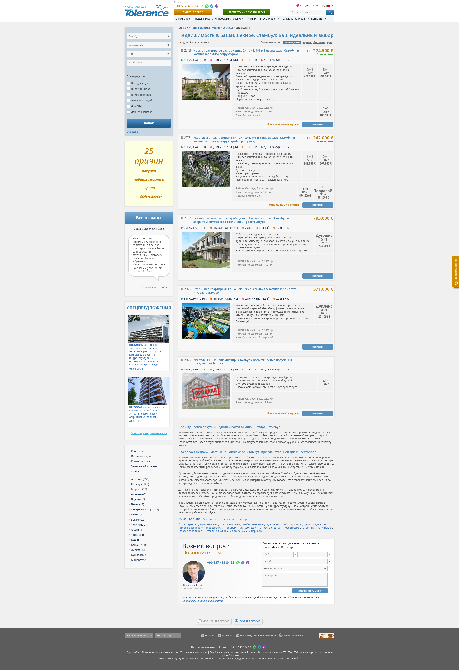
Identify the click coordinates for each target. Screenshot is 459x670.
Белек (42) (137, 504)
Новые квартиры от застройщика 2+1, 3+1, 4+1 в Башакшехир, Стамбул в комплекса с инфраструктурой (246, 52)
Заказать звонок (455, 269)
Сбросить (132, 131)
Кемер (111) (138, 514)
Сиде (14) (137, 529)
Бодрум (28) (138, 499)
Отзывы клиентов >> (154, 287)
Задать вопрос (193, 12)
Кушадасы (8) (139, 555)
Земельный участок (144, 466)
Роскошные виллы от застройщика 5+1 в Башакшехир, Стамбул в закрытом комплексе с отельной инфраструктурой (241, 220)
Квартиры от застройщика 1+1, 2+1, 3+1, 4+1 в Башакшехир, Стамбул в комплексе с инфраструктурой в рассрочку (244, 139)
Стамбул (228, 27)
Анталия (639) (140, 479)
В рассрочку (213, 527)
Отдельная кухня (215, 531)
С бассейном (237, 531)
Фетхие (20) (138, 524)
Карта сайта (132, 652)
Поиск (149, 123)
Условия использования (193, 652)
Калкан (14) (138, 545)
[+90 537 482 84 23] (207, 6)
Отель (135, 471)
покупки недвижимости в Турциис (149, 175)
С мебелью (325, 527)
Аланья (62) (138, 494)
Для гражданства (315, 524)
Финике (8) (138, 534)
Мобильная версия (216, 621)
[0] (298, 6)
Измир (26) (138, 519)
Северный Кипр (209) (145, 509)
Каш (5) (135, 539)
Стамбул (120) (140, 484)
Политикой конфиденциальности (202, 600)
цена (329, 42)
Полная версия (249, 621)
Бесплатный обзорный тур (246, 12)
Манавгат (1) (139, 560)
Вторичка (309, 527)
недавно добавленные (314, 42)
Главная (183, 27)
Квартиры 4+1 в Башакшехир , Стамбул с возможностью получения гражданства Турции (242, 361)
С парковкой (256, 531)
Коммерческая (140, 461)
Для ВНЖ (296, 524)
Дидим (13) (138, 550)
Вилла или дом (141, 456)
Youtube (209, 635)
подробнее (317, 124)
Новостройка (291, 527)
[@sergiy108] (212, 6)
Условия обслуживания (276, 658)
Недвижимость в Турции (205, 27)
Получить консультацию (310, 590)
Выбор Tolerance (253, 524)
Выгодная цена (230, 524)
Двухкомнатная (207, 524)
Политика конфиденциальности (160, 652)
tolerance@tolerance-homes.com (258, 635)
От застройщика (270, 527)
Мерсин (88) (139, 489)
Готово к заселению (190, 527)
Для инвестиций (277, 524)
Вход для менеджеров (139, 635)
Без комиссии (247, 527)
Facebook (227, 635)
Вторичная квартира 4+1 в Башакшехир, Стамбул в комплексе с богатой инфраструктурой (246, 290)
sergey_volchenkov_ (294, 635)
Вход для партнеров (167, 635)
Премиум (230, 527)
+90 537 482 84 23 (189, 5)
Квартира (137, 451)
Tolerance (252, 652)
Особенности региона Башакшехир (225, 519)
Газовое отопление (190, 531)
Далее (150, 271)
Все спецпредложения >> (149, 433)
